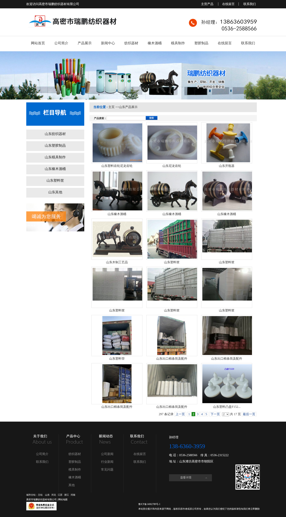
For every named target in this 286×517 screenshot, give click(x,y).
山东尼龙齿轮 (171, 165)
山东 (47, 494)
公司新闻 (107, 454)
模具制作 (74, 469)
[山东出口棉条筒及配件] (171, 335)
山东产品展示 (128, 107)
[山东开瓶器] (226, 142)
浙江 (66, 494)
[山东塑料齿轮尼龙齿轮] (116, 142)
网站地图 (63, 499)
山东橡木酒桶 (117, 214)
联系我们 (249, 4)
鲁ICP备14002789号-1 (149, 504)
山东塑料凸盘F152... (226, 406)
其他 (71, 485)
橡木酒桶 (74, 477)
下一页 (215, 414)
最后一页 (249, 414)
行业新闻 (107, 461)
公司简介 (42, 454)
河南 (73, 494)
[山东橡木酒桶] (116, 191)
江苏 (60, 494)
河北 (53, 494)
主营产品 (207, 4)
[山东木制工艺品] (116, 239)
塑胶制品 (74, 461)
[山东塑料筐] (171, 239)
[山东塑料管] (116, 335)
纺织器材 (74, 454)
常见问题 (107, 469)
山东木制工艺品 (117, 262)
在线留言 (228, 4)
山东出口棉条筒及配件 (171, 358)
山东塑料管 (117, 358)
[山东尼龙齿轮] (171, 142)
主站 (40, 494)
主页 (111, 107)
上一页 (180, 414)
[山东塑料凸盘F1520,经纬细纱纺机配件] (226, 383)
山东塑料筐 (172, 262)
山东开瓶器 (226, 165)
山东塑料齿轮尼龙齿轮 (116, 165)
